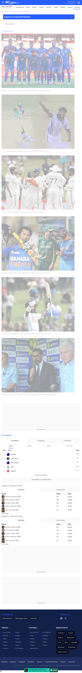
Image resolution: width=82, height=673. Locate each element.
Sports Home (5, 11)
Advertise (4, 662)
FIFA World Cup (7, 618)
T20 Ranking (67, 440)
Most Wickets (61, 489)
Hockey (60, 637)
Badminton (70, 637)
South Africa (14, 458)
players (62, 7)
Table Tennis (62, 652)
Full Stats (5, 514)
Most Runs (21, 489)
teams (56, 7)
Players (17, 645)
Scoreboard (20, 7)
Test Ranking (14, 440)
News (28, 7)
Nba (66, 642)
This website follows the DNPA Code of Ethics (28, 665)
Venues (70, 7)
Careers (62, 662)
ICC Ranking (19, 648)
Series (17, 632)
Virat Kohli (33, 618)
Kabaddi (74, 642)
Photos (34, 7)
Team (10, 446)
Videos (41, 7)
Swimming (71, 647)
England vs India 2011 (17, 11)
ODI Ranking (41, 440)
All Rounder (69, 446)
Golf (59, 642)
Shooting (61, 647)
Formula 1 (61, 633)
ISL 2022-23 (34, 632)
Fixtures (48, 7)
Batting (29, 446)
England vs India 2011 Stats (12, 486)
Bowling (48, 446)
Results (77, 7)
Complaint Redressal (51, 662)
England (13, 471)
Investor (39, 662)
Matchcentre (34, 648)
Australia (13, 454)
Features (18, 642)
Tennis (70, 633)
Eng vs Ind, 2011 (7, 7)
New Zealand (15, 462)
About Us (13, 662)
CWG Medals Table (21, 618)
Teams (5, 645)
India (12, 467)
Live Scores (6, 632)
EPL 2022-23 (47, 632)
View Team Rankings (41, 475)
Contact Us (71, 662)
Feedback (22, 662)
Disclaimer (31, 662)
